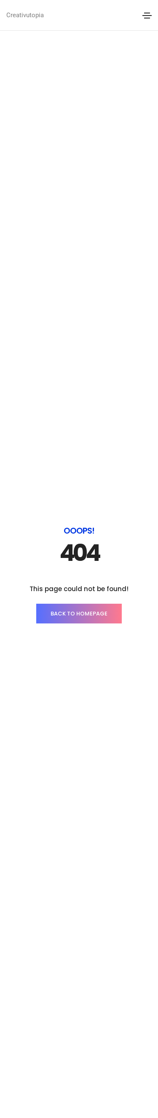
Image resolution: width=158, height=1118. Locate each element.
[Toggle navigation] (147, 15)
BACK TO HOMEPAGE (79, 614)
